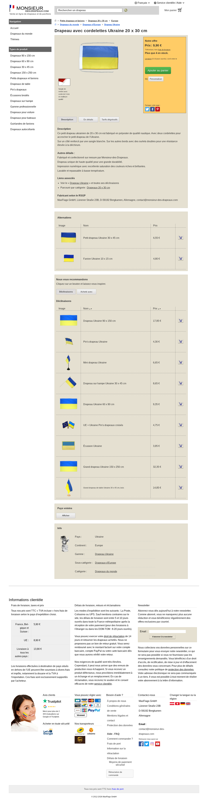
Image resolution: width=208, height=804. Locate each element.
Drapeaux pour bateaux (23, 118)
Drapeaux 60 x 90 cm (21, 61)
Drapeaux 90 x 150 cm (22, 55)
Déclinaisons (66, 291)
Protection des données (120, 725)
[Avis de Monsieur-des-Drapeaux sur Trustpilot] (52, 702)
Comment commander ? (120, 738)
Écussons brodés (19, 95)
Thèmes (14, 39)
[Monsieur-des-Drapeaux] (30, 10)
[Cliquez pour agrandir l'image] (99, 76)
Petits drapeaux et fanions (24, 78)
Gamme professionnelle (23, 106)
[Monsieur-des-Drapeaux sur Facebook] (141, 745)
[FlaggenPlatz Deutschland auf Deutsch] (182, 704)
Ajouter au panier (158, 70)
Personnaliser (156, 79)
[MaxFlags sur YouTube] (157, 745)
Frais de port (114, 743)
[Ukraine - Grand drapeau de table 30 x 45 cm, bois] (68, 496)
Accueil (14, 28)
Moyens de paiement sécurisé (120, 763)
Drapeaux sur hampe (21, 101)
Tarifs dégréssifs (109, 119)
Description (67, 119)
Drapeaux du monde (21, 33)
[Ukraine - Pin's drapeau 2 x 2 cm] (68, 350)
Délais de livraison (117, 758)
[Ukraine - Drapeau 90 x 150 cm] (68, 329)
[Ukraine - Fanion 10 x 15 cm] (68, 267)
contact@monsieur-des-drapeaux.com (157, 200)
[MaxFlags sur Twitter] (146, 745)
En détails (88, 119)
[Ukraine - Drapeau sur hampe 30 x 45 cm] (68, 392)
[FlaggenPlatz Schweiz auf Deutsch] (177, 704)
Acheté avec (86, 291)
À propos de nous (116, 701)
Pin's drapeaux (18, 89)
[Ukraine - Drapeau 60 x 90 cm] (68, 413)
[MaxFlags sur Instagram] (152, 745)
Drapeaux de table (20, 84)
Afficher (65, 515)
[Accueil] (55, 21)
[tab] (67, 119)
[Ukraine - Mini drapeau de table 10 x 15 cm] (68, 371)
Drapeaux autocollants (22, 129)
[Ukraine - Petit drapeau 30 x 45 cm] (68, 246)
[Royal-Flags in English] (188, 704)
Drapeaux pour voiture (22, 112)
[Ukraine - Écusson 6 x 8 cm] (68, 454)
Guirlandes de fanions (22, 123)
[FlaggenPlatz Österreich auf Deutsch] (172, 704)
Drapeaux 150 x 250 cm (23, 72)
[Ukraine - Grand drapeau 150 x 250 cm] (68, 475)
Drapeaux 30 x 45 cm (21, 67)
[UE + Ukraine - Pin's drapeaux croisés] (68, 433)
